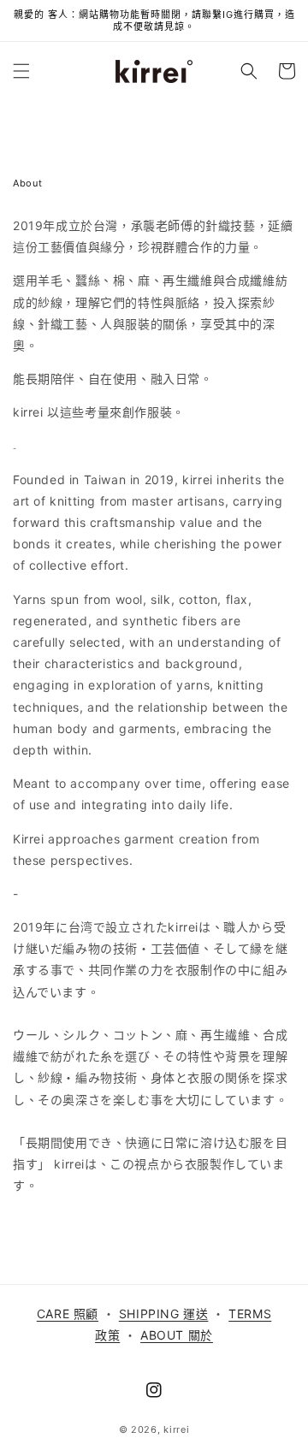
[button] (21, 71)
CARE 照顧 (67, 1313)
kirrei (176, 1429)
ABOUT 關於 (176, 1335)
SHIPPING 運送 (164, 1313)
